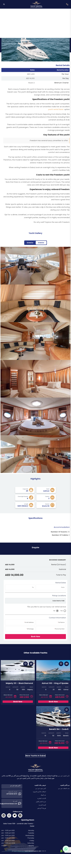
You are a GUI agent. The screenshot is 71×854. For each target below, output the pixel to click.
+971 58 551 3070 (11, 794)
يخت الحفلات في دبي (64, 788)
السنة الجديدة (42, 805)
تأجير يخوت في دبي (40, 788)
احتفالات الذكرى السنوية (39, 792)
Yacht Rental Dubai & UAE (32, 851)
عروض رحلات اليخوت (40, 785)
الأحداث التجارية (41, 798)
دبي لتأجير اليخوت (65, 785)
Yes (61, 611)
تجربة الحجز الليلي (41, 802)
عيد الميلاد (43, 795)
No (54, 611)
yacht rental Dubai (55, 109)
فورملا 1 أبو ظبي (41, 808)
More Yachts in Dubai (35, 755)
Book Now (35, 636)
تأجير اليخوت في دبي (64, 776)
